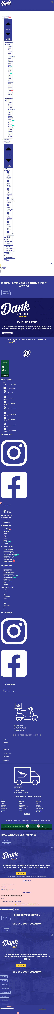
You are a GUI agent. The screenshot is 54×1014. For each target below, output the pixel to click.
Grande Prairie (22, 808)
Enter (42, 1008)
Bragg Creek (4, 808)
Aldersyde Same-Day (10, 83)
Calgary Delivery (10, 103)
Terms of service (25, 820)
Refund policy (17, 820)
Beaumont (3, 805)
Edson (20, 803)
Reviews (10, 136)
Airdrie (3, 800)
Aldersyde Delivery (10, 128)
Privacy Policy (9, 820)
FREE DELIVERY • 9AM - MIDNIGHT (22, 8)
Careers (5, 540)
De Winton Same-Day (10, 71)
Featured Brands (10, 93)
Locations (6, 543)
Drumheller (21, 800)
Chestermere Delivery (11, 110)
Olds (37, 803)
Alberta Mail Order (9, 561)
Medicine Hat (39, 800)
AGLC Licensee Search (46, 820)
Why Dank (6, 528)
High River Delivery (10, 114)
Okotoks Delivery (10, 106)
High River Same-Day (9, 78)
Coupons (6, 538)
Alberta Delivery (10, 132)
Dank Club (6, 531)
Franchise (7, 541)
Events (5, 533)
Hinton (20, 810)
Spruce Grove (39, 808)
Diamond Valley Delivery (11, 575)
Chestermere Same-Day (9, 552)
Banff (2, 803)
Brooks (3, 810)
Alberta (3, 801)
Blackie (3, 806)
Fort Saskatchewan (23, 806)
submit (17, 909)
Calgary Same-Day (10, 48)
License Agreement (35, 820)
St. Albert (38, 810)
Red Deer (38, 806)
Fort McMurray (22, 805)
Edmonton (21, 801)
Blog (5, 536)
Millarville (38, 801)
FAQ (9, 134)
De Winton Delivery (11, 124)
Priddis (38, 805)
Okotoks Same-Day (10, 53)
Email (11, 341)
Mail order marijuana (22, 766)
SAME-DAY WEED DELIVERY (23, 698)
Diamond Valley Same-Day (10, 64)
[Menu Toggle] (3, 12)
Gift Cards (7, 530)
